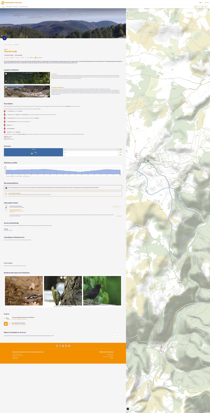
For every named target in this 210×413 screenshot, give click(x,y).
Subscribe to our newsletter (108, 356)
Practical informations (23, 6)
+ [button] (127, 9)
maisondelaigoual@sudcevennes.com (16, 210)
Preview (3, 6)
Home (6, 44)
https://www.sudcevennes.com (15, 209)
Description (16, 6)
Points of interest (9, 6)
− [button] (127, 11)
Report (118, 335)
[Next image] (124, 23)
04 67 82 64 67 (11, 212)
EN (201, 2)
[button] (127, 13)
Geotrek (111, 358)
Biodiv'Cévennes (110, 354)
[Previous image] (2, 23)
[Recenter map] (127, 16)
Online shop (111, 355)
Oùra (25, 265)
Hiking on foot (10, 44)
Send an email (15, 358)
